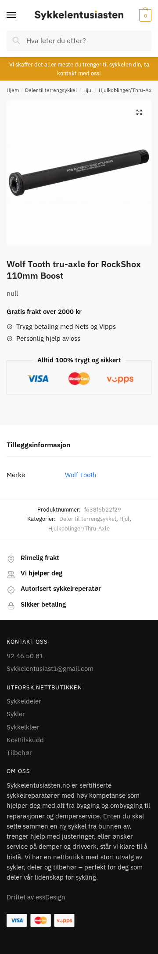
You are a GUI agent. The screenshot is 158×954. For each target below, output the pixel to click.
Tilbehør (19, 752)
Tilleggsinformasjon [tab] (38, 444)
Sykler (16, 714)
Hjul (88, 90)
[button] (139, 112)
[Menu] (20, 15)
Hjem (13, 90)
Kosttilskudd (25, 740)
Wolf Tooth (81, 475)
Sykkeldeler (24, 701)
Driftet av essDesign (36, 897)
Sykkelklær (23, 727)
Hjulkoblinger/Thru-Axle (127, 90)
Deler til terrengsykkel (51, 90)
